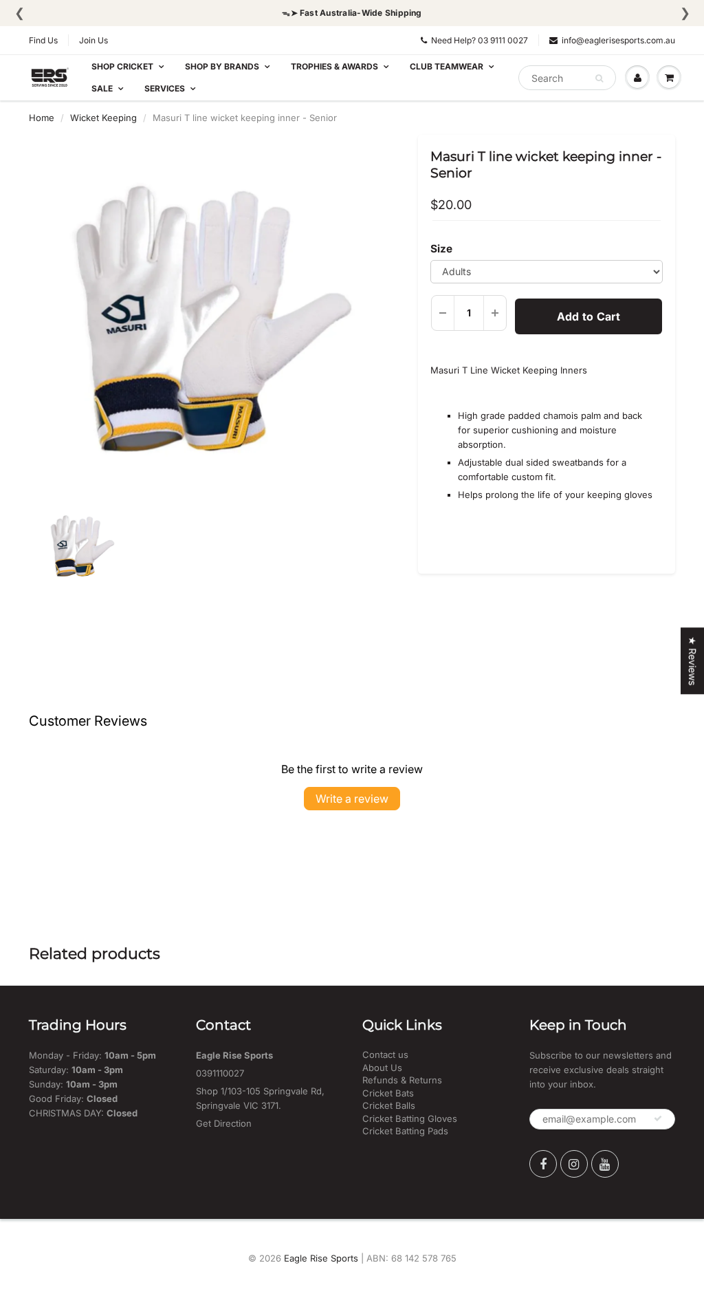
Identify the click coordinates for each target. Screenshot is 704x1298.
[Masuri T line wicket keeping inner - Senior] (213, 322)
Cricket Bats (388, 1093)
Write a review (352, 798)
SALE (102, 88)
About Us (382, 1067)
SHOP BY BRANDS (222, 66)
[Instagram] (574, 1164)
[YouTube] (605, 1164)
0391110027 (220, 1073)
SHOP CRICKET (122, 66)
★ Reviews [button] (692, 660)
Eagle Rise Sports (321, 1258)
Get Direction (224, 1123)
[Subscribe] (658, 1118)
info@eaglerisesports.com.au (618, 40)
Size (441, 248)
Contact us (385, 1054)
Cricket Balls (388, 1105)
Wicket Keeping (103, 117)
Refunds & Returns (402, 1079)
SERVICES (164, 88)
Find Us (43, 40)
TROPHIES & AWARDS (334, 66)
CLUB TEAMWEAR (446, 66)
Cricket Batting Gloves (409, 1118)
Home (41, 117)
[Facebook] (543, 1164)
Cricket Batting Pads (405, 1130)
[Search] (599, 78)
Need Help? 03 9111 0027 (479, 40)
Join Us (93, 40)
